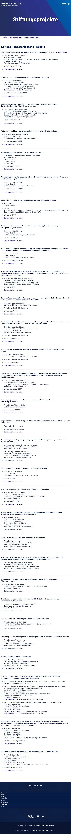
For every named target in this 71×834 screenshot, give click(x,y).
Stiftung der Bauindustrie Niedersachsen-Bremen (21, 38)
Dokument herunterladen (13, 69)
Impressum (50, 826)
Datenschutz (39, 826)
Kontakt (29, 826)
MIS (2, 806)
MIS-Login (20, 826)
